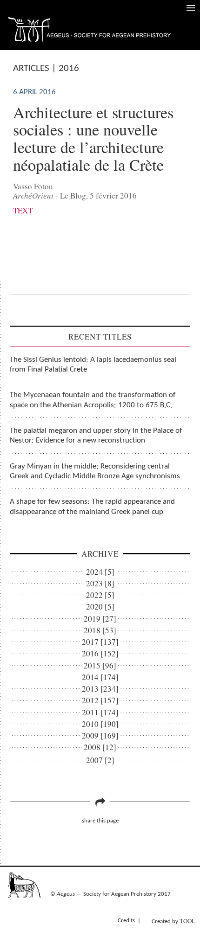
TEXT (23, 210)
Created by (173, 921)
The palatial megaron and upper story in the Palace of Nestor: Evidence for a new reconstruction (96, 435)
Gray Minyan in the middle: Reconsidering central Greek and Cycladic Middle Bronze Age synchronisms (95, 471)
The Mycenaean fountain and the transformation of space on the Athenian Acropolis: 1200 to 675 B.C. (92, 400)
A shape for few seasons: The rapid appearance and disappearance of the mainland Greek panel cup (92, 506)
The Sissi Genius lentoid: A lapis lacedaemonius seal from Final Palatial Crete (93, 364)
